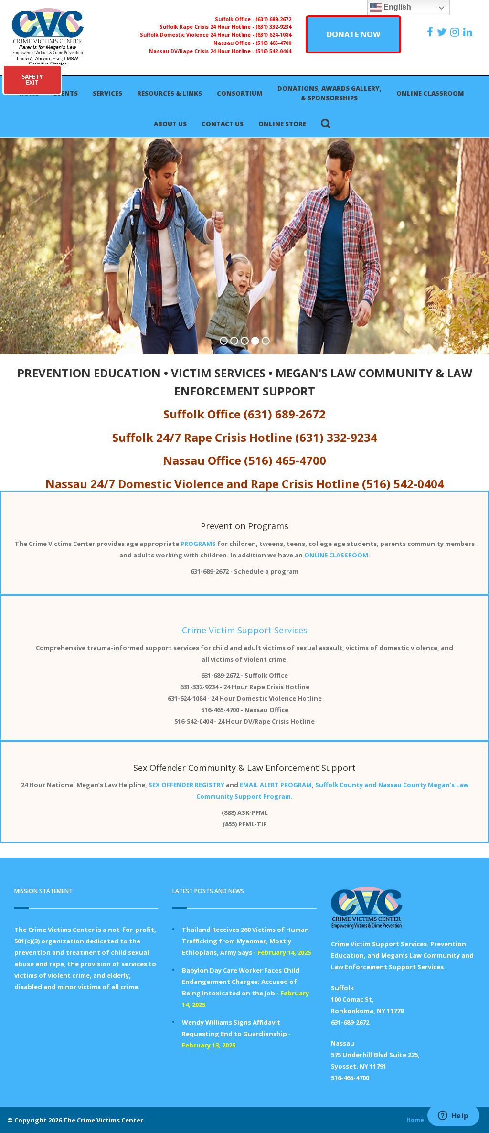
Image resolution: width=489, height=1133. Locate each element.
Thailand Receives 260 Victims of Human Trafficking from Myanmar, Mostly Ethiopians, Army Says (245, 941)
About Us (170, 123)
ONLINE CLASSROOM (336, 555)
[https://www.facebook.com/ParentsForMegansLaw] (431, 32)
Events (65, 93)
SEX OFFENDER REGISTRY (186, 784)
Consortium (240, 93)
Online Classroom (430, 93)
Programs (268, 526)
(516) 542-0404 (273, 51)
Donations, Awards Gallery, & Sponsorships (329, 93)
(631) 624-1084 (273, 35)
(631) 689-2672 (273, 19)
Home (415, 1120)
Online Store (282, 123)
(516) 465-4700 (273, 43)
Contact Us (223, 123)
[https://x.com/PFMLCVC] (443, 32)
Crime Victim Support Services (245, 630)
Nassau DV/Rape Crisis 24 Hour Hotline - (202, 51)
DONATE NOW (353, 34)
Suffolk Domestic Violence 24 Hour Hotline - (197, 35)
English (396, 7)
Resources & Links (169, 93)
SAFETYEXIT (32, 79)
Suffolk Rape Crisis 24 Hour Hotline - (207, 26)
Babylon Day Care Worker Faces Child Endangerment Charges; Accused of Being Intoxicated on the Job (240, 981)
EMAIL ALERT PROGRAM (276, 784)
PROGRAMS (198, 543)
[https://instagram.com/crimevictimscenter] (456, 32)
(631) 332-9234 (273, 26)
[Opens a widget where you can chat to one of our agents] (453, 1116)
